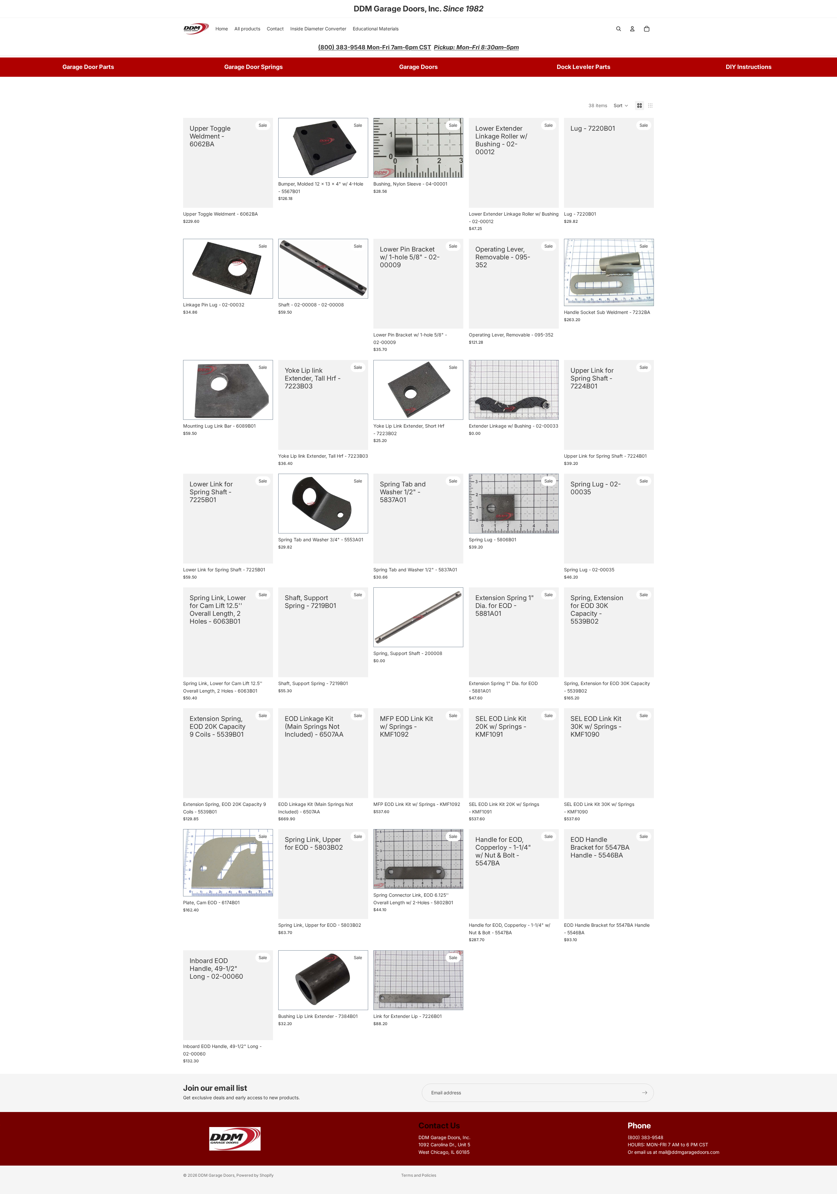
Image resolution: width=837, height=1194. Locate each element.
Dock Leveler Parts (583, 66)
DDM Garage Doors (216, 1175)
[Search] (618, 29)
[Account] (632, 29)
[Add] (549, 410)
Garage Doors (418, 66)
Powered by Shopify (255, 1175)
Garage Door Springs (253, 66)
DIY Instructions (749, 66)
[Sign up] (645, 1093)
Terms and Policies (418, 1175)
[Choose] (263, 198)
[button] (621, 105)
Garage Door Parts (88, 66)
